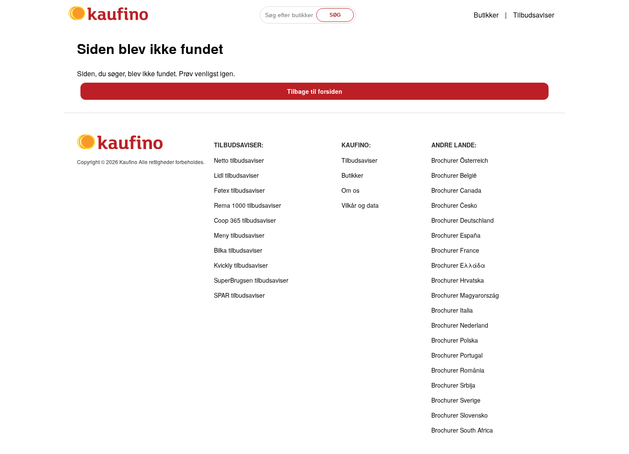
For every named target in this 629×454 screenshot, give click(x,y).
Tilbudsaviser (533, 15)
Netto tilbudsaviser (239, 160)
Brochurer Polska (454, 340)
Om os (350, 190)
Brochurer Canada (456, 190)
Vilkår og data (360, 205)
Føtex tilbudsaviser (239, 190)
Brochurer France (455, 250)
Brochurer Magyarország (465, 295)
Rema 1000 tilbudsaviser (247, 205)
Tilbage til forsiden (314, 91)
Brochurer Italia (452, 310)
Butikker (486, 15)
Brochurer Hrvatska (457, 280)
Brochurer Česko (454, 205)
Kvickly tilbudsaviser (241, 265)
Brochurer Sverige (456, 400)
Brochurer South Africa (462, 430)
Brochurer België (454, 175)
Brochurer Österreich (459, 160)
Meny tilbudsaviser (239, 235)
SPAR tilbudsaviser (239, 295)
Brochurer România (457, 370)
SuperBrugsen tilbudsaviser (251, 280)
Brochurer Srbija (453, 385)
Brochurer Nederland (459, 325)
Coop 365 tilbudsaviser (245, 220)
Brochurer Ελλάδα (458, 265)
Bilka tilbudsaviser (238, 250)
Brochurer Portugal (457, 355)
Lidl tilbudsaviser (236, 175)
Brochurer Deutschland (462, 220)
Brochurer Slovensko (459, 415)
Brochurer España (456, 235)
